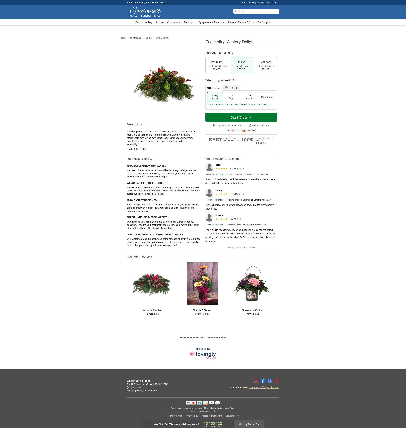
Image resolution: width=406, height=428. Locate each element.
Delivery (217, 88)
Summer (159, 22)
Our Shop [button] (263, 22)
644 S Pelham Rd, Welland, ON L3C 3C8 (147, 384)
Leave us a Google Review (264, 387)
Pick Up (234, 87)
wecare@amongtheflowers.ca (142, 390)
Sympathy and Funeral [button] (211, 22)
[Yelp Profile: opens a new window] (277, 381)
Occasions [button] (173, 22)
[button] (397, 414)
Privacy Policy (192, 416)
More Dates (267, 96)
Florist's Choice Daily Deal (238, 199)
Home (123, 37)
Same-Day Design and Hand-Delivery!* (148, 2)
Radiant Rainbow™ (235, 224)
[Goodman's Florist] (150, 12)
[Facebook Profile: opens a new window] (263, 381)
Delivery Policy (232, 416)
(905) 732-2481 (135, 387)
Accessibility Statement (212, 416)
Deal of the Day (143, 22)
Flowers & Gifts (136, 37)
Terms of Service (175, 416)
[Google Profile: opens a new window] (270, 381)
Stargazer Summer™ (236, 174)
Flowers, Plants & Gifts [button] (240, 22)
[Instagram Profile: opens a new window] (256, 381)
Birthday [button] (188, 22)
